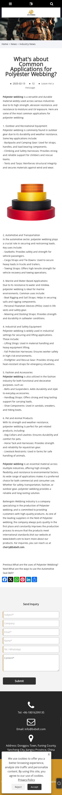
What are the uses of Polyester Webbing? (35, 564)
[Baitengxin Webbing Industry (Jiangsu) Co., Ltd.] (31, 12)
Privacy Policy (26, 780)
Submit (19, 681)
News (14, 44)
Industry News (28, 44)
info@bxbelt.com (35, 729)
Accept (34, 787)
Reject (18, 787)
